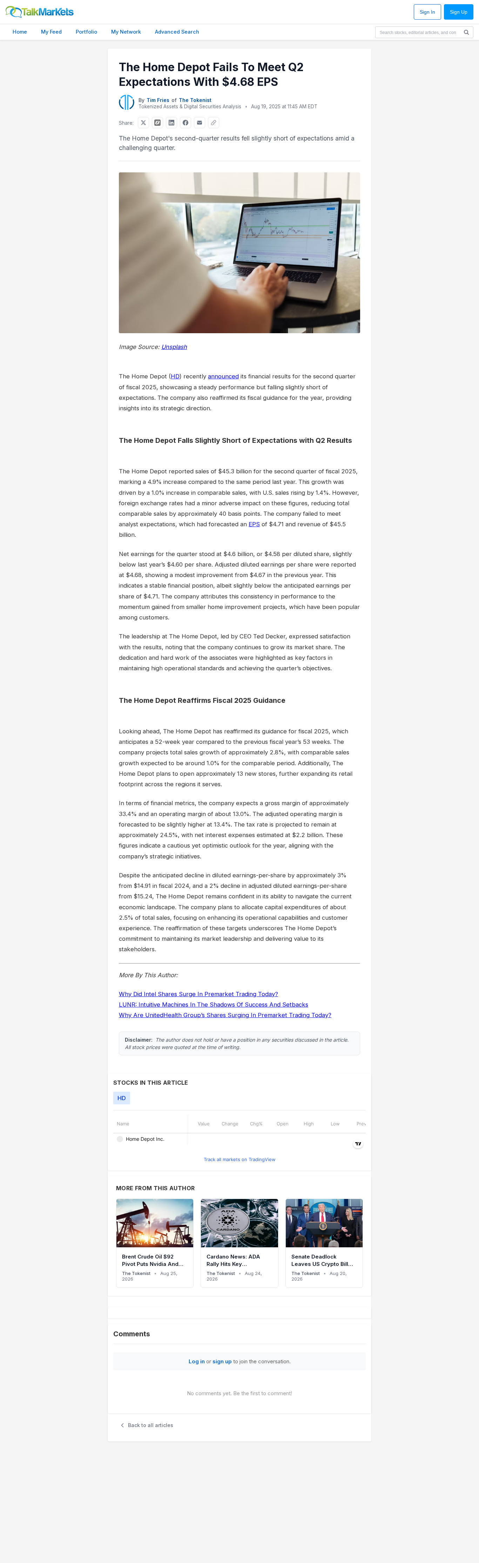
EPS (254, 524)
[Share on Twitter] (143, 122)
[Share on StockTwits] (157, 122)
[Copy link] (213, 122)
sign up (222, 1361)
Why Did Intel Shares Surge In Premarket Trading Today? (198, 994)
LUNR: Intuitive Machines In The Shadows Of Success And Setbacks (213, 1004)
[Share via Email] (199, 122)
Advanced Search (177, 32)
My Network (126, 32)
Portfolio (86, 32)
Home (20, 32)
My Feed (51, 32)
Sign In (427, 12)
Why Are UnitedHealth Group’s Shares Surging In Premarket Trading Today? (225, 1015)
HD (175, 376)
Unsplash (174, 346)
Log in (197, 1361)
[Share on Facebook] (185, 122)
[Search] (466, 32)
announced (223, 376)
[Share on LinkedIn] (171, 122)
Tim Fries (158, 100)
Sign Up (458, 12)
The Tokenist (195, 100)
